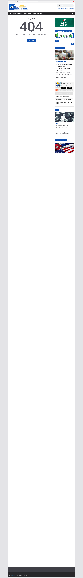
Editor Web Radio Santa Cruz (67, 130)
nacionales (19, 13)
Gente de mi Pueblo (63, 61)
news (57, 123)
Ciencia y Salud (27, 13)
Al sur (14, 13)
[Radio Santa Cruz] (10, 13)
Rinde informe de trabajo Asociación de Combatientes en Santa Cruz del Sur (64, 67)
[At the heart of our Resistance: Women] (64, 117)
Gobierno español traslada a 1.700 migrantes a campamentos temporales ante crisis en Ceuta (30, 1)
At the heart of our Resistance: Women (62, 127)
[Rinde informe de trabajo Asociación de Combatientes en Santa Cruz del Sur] (64, 55)
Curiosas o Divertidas (37, 13)
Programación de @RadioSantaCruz (66, 8)
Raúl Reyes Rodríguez (66, 72)
